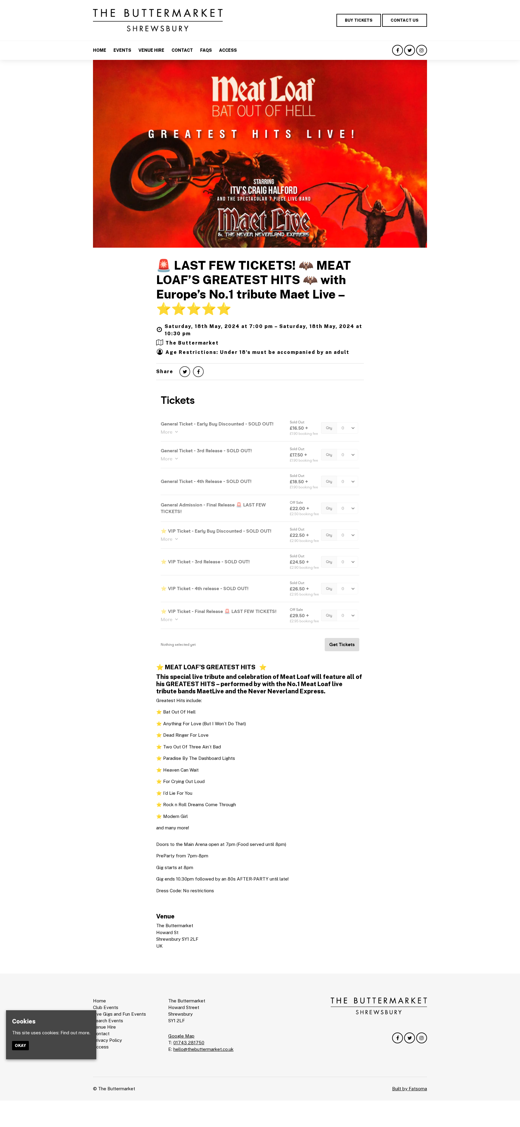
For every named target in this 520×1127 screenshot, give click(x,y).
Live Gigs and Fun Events (119, 1014)
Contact (182, 50)
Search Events (108, 1020)
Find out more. (75, 1032)
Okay (20, 1045)
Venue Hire (151, 50)
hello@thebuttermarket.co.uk (203, 1049)
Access (228, 50)
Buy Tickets (359, 20)
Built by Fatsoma (409, 1088)
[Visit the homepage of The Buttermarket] (158, 20)
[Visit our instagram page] (421, 50)
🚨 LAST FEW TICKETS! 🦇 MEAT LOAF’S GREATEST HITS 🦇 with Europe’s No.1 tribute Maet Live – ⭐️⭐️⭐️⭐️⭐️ (253, 287)
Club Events (105, 1007)
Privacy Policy (107, 1040)
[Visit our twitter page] (409, 50)
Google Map (181, 1036)
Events (122, 50)
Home (99, 50)
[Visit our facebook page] (397, 50)
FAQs (206, 50)
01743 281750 (188, 1042)
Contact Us (405, 20)
